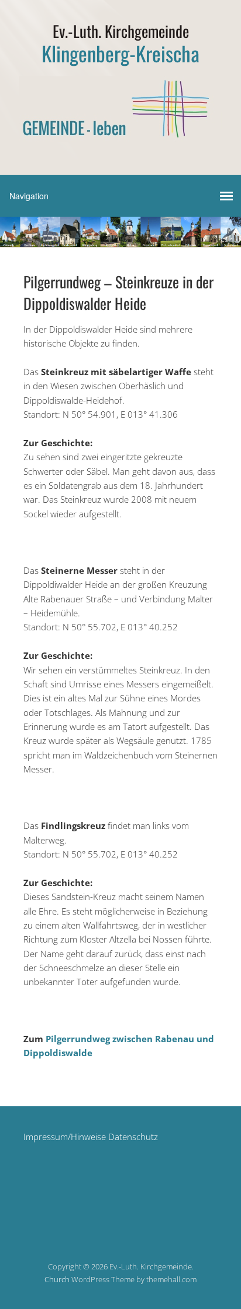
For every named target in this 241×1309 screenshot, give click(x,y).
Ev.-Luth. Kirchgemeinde (121, 31)
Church (57, 1279)
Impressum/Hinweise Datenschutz (90, 1136)
